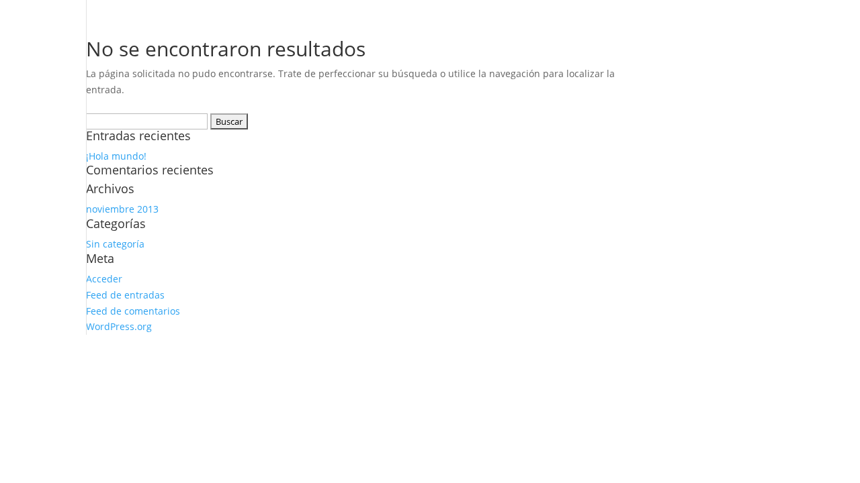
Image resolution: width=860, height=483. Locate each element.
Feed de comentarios (133, 311)
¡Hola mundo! (116, 156)
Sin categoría (115, 243)
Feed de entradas (125, 294)
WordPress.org (119, 326)
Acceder (104, 278)
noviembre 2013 (122, 209)
